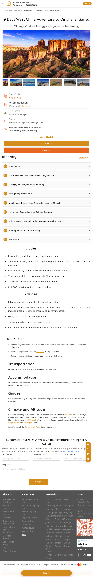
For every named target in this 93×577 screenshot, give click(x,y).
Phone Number (39, 454)
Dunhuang (49, 505)
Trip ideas (7, 465)
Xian (48, 519)
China (48, 558)
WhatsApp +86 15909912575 (25, 5)
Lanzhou (49, 509)
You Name (7, 454)
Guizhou (49, 539)
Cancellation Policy (33, 427)
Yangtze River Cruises (49, 549)
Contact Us (8, 508)
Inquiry (87, 4)
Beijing (67, 499)
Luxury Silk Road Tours (30, 501)
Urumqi (67, 509)
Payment (7, 517)
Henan (67, 536)
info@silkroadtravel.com (23, 2)
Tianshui (49, 526)
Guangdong (58, 546)
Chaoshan (67, 554)
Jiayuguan (49, 522)
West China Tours (15, 10)
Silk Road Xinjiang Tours (30, 507)
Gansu (58, 505)
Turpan (58, 522)
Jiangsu (58, 542)
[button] (46, 166)
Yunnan (67, 532)
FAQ (5, 548)
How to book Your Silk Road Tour (9, 530)
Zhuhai (67, 546)
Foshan (49, 554)
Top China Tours (29, 517)
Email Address (70, 454)
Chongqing (49, 512)
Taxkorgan (28, 423)
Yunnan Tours (28, 521)
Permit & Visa (9, 551)
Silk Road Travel (83, 545)
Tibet (57, 509)
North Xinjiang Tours (29, 513)
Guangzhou (58, 512)
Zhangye (67, 519)
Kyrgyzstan (67, 529)
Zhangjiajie (58, 519)
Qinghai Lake (13, 423)
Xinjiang (58, 499)
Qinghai (58, 536)
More (24, 535)
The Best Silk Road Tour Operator (9, 502)
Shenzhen (67, 515)
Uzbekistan (49, 529)
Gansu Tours (28, 527)
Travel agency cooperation (9, 522)
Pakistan (58, 526)
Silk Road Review (7, 537)
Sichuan (49, 536)
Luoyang (58, 515)
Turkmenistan (49, 532)
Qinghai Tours (28, 531)
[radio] (9, 98)
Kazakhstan (58, 529)
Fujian (57, 539)
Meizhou (58, 554)
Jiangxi (67, 539)
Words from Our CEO (8, 513)
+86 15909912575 (71, 451)
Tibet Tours (27, 524)
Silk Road (40, 351)
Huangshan (49, 515)
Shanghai (67, 505)
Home (4, 10)
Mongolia (58, 532)
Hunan (49, 542)
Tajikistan (67, 526)
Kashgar (67, 522)
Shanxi (67, 542)
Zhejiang (67, 512)
